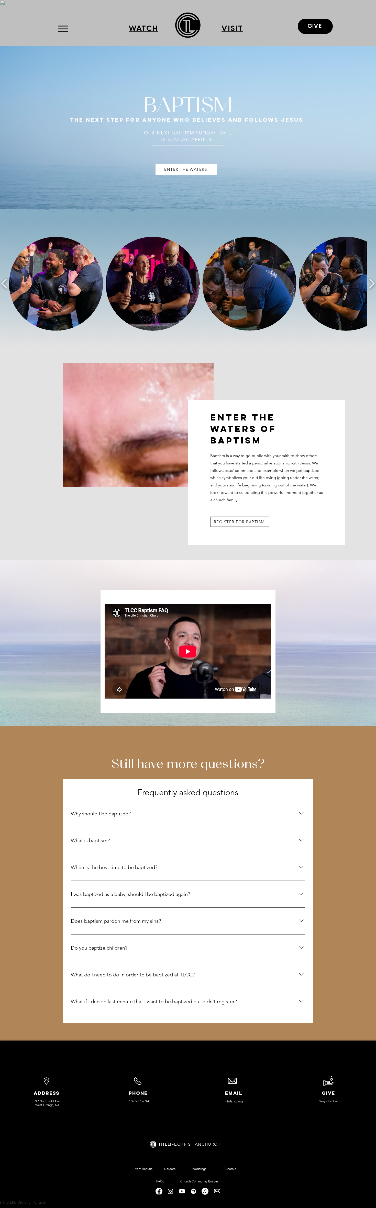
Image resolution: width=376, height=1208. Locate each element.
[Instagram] (170, 1191)
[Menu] (63, 29)
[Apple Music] (205, 1191)
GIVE (328, 1093)
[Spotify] (193, 1191)
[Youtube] (182, 1191)
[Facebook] (159, 1191)
